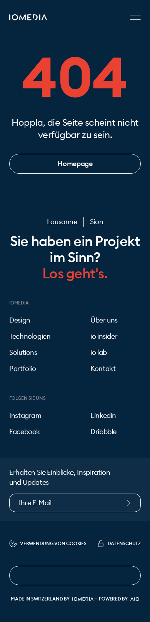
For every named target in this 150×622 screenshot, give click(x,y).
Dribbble (103, 431)
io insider (103, 336)
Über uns (104, 320)
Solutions (23, 352)
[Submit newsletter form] (132, 503)
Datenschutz (124, 543)
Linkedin (103, 415)
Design (19, 320)
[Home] (28, 17)
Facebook (24, 431)
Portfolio (22, 368)
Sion (96, 221)
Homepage (74, 163)
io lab (98, 352)
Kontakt (102, 368)
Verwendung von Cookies (53, 543)
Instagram (25, 415)
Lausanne (62, 221)
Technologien (30, 336)
